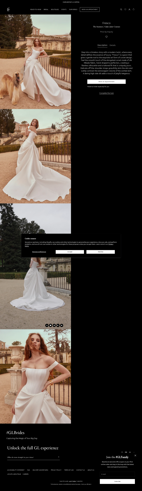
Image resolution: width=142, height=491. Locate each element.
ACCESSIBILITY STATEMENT (15, 470)
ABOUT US (91, 470)
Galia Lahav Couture (112, 27)
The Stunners (98, 27)
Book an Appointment (106, 82)
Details (113, 45)
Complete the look (106, 93)
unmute (61, 325)
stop (50, 325)
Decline (100, 252)
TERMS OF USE (69, 470)
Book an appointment (90, 9)
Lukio (70, 481)
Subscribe (117, 481)
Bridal (46, 9)
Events (63, 9)
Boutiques (55, 9)
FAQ (28, 470)
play (46, 325)
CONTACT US (80, 470)
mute (58, 325)
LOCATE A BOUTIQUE (14, 474)
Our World (73, 9)
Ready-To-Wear (35, 9)
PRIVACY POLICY (56, 470)
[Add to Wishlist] (106, 37)
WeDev (74, 481)
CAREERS (26, 474)
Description (102, 45)
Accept (69, 252)
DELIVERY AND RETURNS (40, 470)
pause (54, 325)
